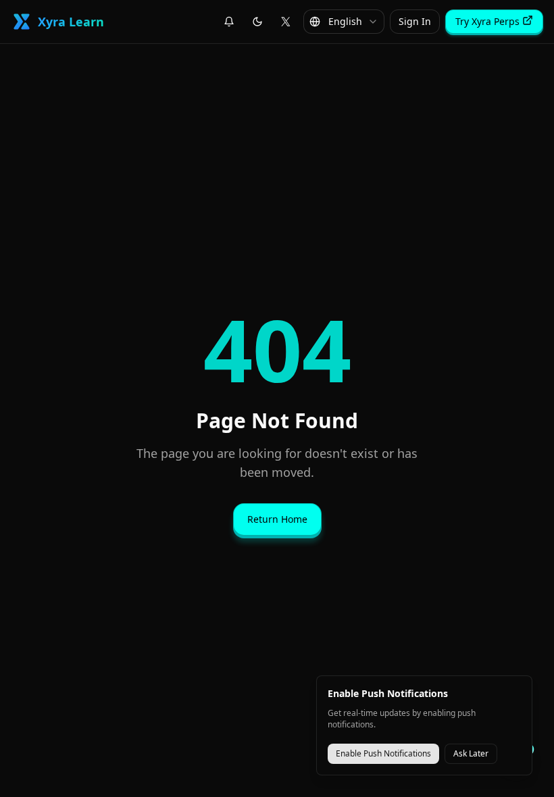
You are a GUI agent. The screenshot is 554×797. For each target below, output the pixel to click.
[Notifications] (229, 21)
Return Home (277, 519)
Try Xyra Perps (487, 21)
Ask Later (470, 753)
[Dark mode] (257, 21)
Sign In (415, 21)
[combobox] (343, 21)
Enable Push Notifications (383, 753)
